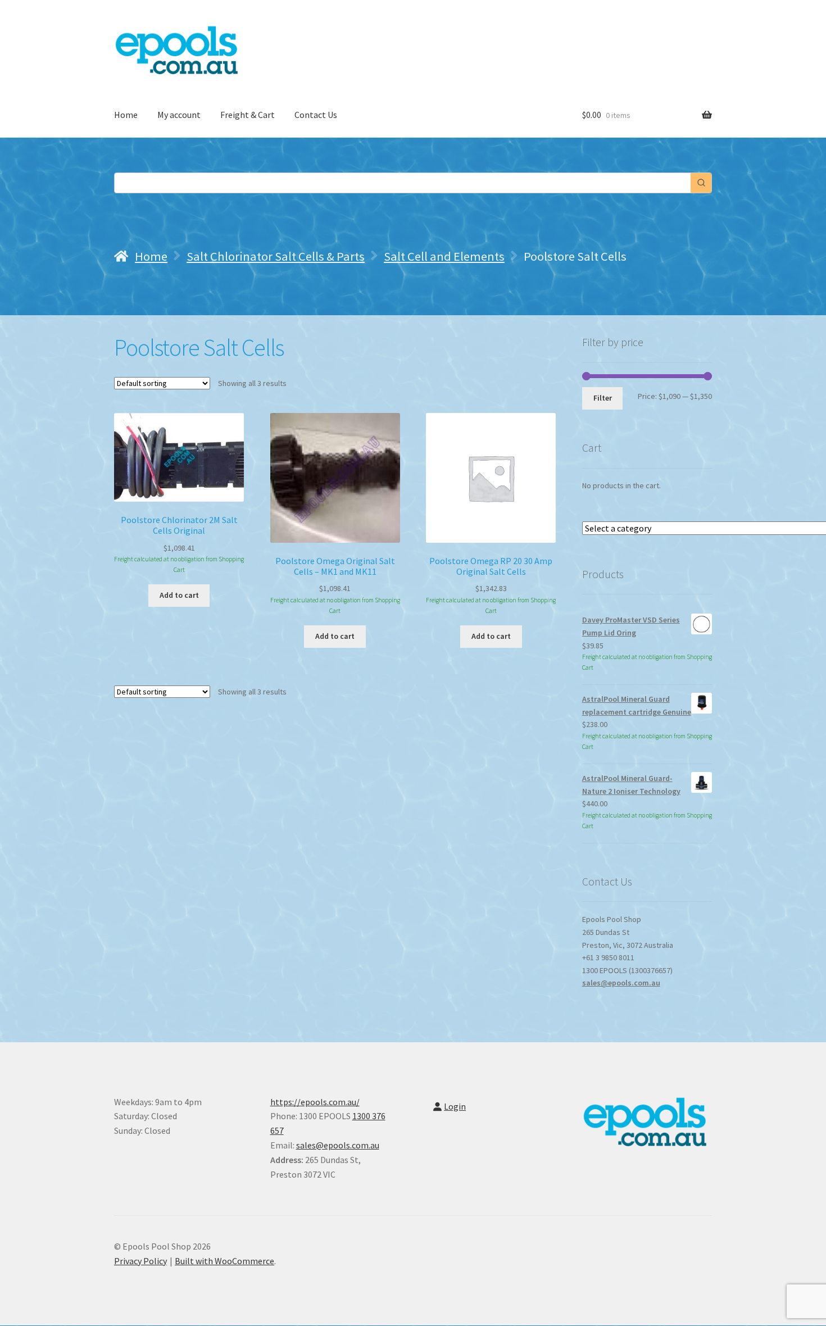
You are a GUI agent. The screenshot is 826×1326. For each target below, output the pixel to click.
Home (126, 114)
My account (179, 114)
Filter (602, 398)
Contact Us (315, 114)
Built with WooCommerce (224, 1260)
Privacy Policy (140, 1260)
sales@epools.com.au (621, 983)
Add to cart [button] (179, 595)
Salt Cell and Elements (444, 256)
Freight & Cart (247, 114)
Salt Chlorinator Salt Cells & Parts (276, 256)
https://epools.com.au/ (315, 1101)
